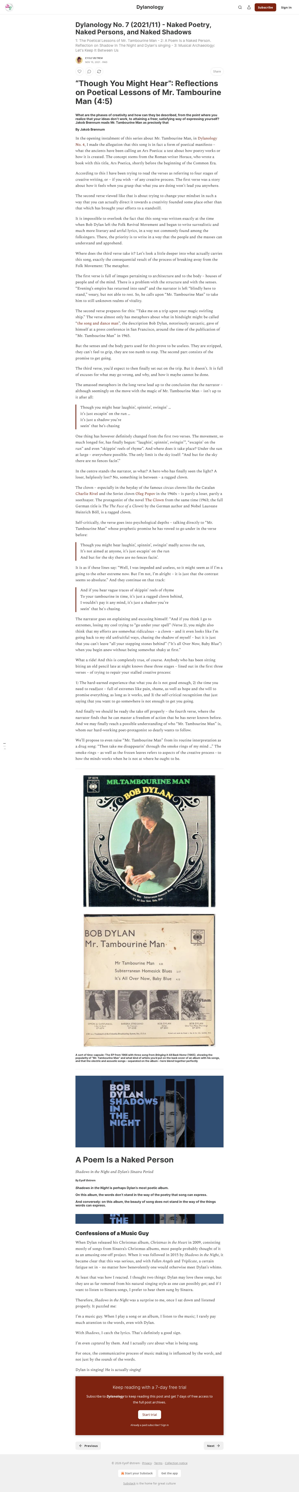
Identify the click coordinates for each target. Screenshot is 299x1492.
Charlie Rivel (86, 494)
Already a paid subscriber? (150, 1425)
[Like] (79, 71)
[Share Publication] (249, 7)
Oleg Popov (145, 494)
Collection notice (176, 1463)
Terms (158, 1463)
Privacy (147, 1463)
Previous (91, 1446)
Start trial (149, 1414)
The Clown (154, 500)
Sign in (286, 7)
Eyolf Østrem (94, 58)
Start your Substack (139, 1473)
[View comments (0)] (89, 71)
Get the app (169, 1473)
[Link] (70, 92)
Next (211, 1446)
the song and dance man (97, 323)
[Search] (240, 7)
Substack (129, 1483)
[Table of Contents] (4, 746)
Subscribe (265, 7)
